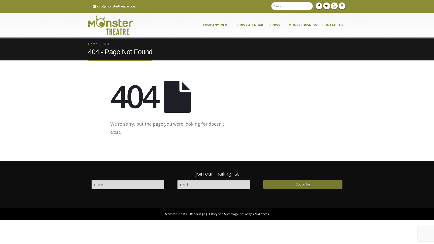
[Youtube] (334, 5)
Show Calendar (249, 25)
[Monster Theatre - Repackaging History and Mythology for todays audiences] (110, 25)
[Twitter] (326, 5)
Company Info (215, 25)
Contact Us (332, 25)
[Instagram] (342, 5)
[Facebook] (319, 5)
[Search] (308, 6)
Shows (274, 25)
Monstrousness (302, 25)
